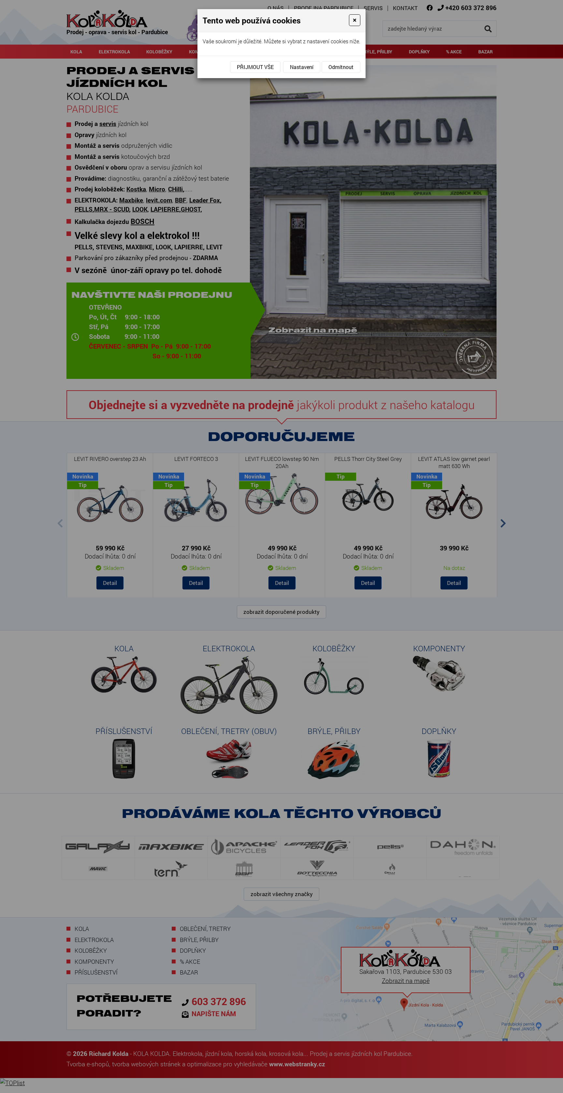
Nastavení (301, 66)
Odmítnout (341, 66)
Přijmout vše (255, 66)
